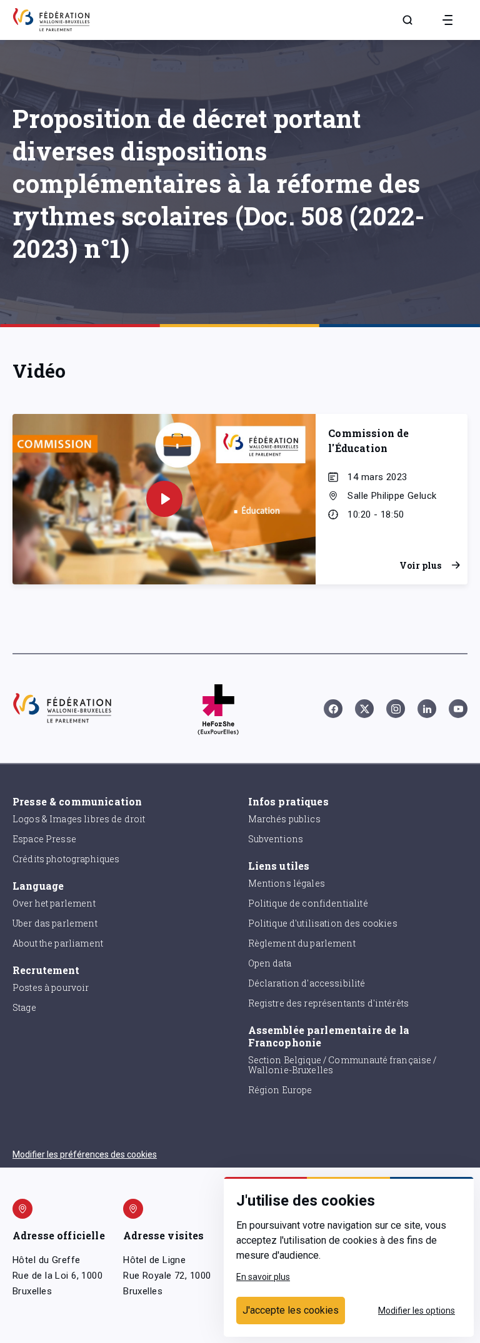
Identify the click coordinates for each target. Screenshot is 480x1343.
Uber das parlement (55, 923)
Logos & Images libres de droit (79, 819)
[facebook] (333, 708)
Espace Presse (44, 839)
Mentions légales (286, 883)
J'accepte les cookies (290, 1310)
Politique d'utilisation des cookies (323, 923)
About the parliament (57, 943)
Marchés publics (284, 819)
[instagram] (395, 708)
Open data (269, 963)
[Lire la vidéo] (164, 499)
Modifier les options (416, 1311)
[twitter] (364, 708)
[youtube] (458, 708)
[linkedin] (427, 708)
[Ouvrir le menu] (448, 20)
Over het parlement (54, 903)
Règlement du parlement (302, 943)
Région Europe (280, 1090)
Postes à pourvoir (50, 987)
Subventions (276, 839)
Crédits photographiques (65, 859)
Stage (24, 1007)
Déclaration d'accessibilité (307, 983)
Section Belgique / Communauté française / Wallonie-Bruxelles (342, 1065)
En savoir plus (263, 1277)
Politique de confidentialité (308, 903)
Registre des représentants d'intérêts (328, 1003)
